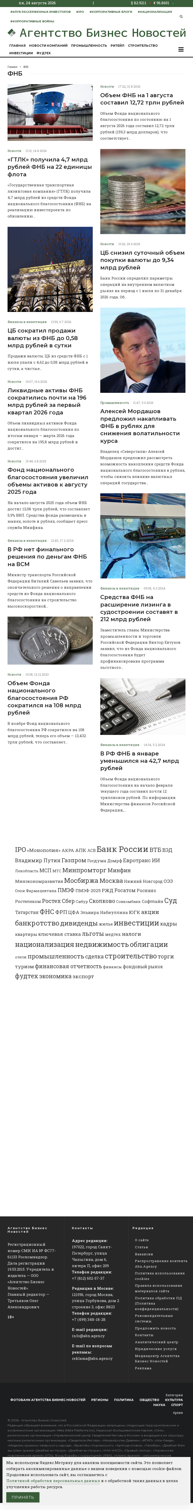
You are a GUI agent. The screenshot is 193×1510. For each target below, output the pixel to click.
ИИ (156, 860)
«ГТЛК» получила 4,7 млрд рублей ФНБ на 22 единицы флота (50, 167)
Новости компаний (48, 45)
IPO (20, 849)
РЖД (107, 890)
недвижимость (102, 944)
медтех (113, 934)
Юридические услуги (156, 1348)
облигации (149, 944)
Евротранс (137, 860)
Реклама (143, 1368)
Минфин (119, 870)
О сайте (142, 1240)
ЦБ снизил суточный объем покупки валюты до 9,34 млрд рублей (142, 260)
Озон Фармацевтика (36, 890)
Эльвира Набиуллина (104, 912)
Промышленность (89, 45)
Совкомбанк (128, 901)
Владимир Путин (38, 860)
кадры (168, 923)
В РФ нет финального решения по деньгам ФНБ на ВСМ (47, 557)
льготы (93, 933)
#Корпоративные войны (32, 21)
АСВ (91, 850)
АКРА (68, 850)
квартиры (26, 934)
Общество (149, 1400)
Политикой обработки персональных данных (53, 1480)
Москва (111, 880)
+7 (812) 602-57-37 (88, 1278)
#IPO (80, 12)
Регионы (99, 1400)
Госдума (96, 861)
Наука (159, 1405)
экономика (55, 976)
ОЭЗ (168, 881)
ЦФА (73, 912)
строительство (131, 955)
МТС (57, 870)
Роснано (146, 890)
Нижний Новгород (143, 881)
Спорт (177, 1405)
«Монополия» (44, 850)
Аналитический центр (156, 1342)
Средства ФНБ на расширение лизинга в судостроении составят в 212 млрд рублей (139, 608)
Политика (124, 1400)
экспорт (83, 976)
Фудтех (43, 53)
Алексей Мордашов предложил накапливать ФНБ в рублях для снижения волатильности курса (140, 426)
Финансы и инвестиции (27, 322)
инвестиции (136, 923)
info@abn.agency (88, 1335)
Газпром (74, 860)
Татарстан (27, 912)
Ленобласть (26, 871)
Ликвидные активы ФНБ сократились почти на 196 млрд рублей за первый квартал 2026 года (47, 401)
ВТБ (155, 849)
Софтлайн (152, 901)
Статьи (141, 1247)
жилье (106, 924)
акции (150, 911)
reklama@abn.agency (92, 1358)
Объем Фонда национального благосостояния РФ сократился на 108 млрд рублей (44, 698)
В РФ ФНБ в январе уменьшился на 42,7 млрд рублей (139, 761)
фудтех (26, 976)
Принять (23, 1497)
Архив (178, 1413)
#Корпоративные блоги (110, 12)
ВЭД (167, 850)
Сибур (82, 901)
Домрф (114, 860)
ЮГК (134, 912)
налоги (131, 933)
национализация (44, 944)
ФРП (61, 911)
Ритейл (117, 45)
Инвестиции (21, 53)
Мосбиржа (81, 880)
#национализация (155, 12)
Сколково (102, 900)
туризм (24, 966)
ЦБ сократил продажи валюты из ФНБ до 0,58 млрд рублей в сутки (43, 338)
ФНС (47, 911)
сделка (94, 956)
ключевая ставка (59, 934)
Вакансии (144, 1254)
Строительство (143, 45)
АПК (80, 850)
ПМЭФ (66, 890)
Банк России (123, 848)
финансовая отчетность (68, 966)
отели (21, 956)
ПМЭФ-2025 (88, 890)
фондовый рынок (143, 966)
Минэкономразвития (39, 881)
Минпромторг (84, 870)
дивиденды (79, 923)
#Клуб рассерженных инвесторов (40, 12)
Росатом (125, 890)
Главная (17, 45)
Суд (170, 900)
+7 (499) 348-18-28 (89, 1319)
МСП (45, 870)
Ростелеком (28, 901)
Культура (174, 1400)
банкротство (37, 923)
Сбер (68, 900)
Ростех (51, 900)
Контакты (144, 1335)
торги (166, 956)
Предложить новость (155, 1328)
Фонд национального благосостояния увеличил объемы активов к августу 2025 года (48, 480)
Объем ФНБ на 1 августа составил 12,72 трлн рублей (142, 99)
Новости (14, 151)
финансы (112, 966)
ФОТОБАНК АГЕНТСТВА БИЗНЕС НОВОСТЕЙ (47, 1400)
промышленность (56, 956)
